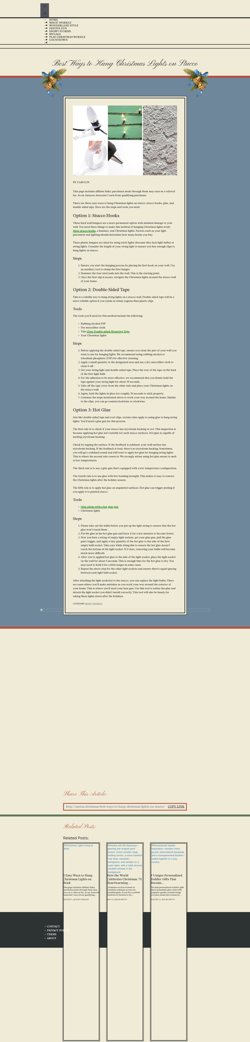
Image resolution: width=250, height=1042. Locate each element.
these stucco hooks (84, 231)
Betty (124, 899)
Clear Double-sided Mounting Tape (108, 331)
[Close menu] (44, 13)
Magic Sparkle (93, 604)
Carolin (84, 899)
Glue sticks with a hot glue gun (99, 507)
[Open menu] (44, 6)
